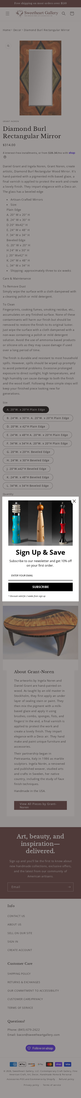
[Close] (74, 501)
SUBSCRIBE (40, 587)
